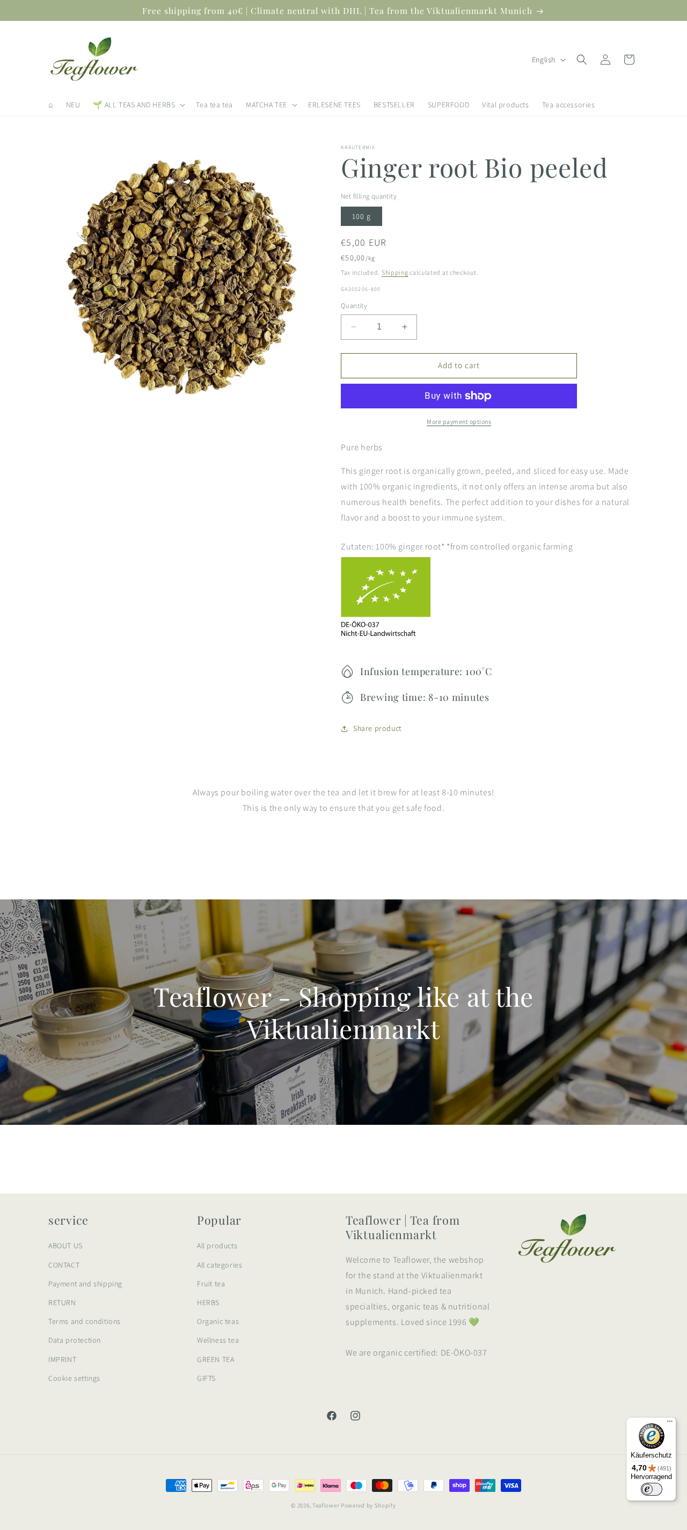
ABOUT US (65, 1245)
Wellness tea (218, 1340)
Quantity (354, 305)
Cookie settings (74, 1378)
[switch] (651, 1489)
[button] (137, 104)
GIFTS (206, 1378)
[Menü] (669, 1423)
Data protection (74, 1340)
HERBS (208, 1302)
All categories (219, 1265)
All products (217, 1245)
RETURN (62, 1302)
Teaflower (325, 1505)
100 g (361, 216)
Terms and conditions (84, 1321)
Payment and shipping (85, 1284)
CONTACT (63, 1265)
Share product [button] (377, 728)
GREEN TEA (215, 1359)
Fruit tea (211, 1284)
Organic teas (218, 1321)
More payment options (459, 422)
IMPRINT (62, 1359)
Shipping (395, 272)
